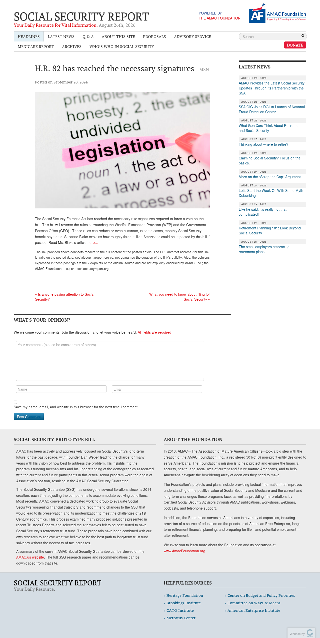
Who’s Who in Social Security (122, 46)
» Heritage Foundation (183, 595)
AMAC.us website (30, 557)
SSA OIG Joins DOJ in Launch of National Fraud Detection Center (272, 109)
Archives (72, 46)
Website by (297, 634)
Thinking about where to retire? (263, 144)
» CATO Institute (179, 610)
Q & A (88, 36)
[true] (303, 36)
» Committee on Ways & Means (252, 603)
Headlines (29, 36)
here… (93, 242)
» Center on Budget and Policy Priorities (260, 595)
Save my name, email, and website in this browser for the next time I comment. (76, 406)
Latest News (61, 36)
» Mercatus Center (180, 618)
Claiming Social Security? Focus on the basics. (269, 160)
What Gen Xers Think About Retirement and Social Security (270, 128)
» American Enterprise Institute (252, 610)
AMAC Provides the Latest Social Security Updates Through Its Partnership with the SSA (271, 87)
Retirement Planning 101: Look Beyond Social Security (270, 230)
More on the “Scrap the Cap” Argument (270, 176)
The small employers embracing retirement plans (264, 249)
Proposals (154, 36)
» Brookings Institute (182, 603)
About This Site (118, 36)
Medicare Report (36, 46)
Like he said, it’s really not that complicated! (262, 212)
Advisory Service (192, 36)
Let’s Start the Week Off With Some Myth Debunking (271, 193)
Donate (295, 45)
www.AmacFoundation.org (184, 550)
